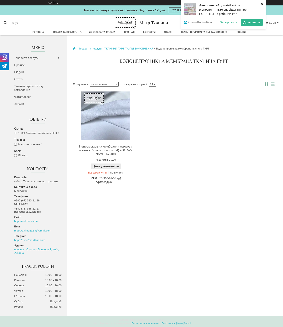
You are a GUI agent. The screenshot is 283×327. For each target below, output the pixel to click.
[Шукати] (5, 23)
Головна (38, 32)
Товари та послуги (65, 32)
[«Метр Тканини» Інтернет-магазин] (125, 23)
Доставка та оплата (102, 32)
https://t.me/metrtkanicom (29, 239)
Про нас (129, 32)
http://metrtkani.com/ (26, 221)
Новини (241, 32)
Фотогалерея (22, 96)
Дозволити (251, 22)
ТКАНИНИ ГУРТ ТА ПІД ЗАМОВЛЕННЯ (128, 48)
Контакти (149, 32)
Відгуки (19, 72)
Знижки (19, 104)
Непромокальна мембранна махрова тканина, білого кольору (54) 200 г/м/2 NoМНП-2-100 (105, 150)
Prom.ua (160, 320)
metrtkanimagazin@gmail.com (32, 230)
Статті (168, 32)
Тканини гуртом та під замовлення (204, 32)
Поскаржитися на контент (145, 323)
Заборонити (229, 22)
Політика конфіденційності (176, 323)
